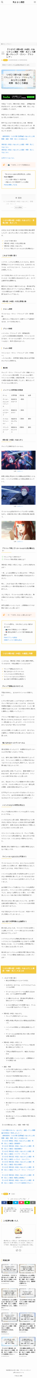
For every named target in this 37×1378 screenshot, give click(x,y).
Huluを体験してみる (10, 185)
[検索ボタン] (2, 2)
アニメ (5, 60)
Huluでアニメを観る (10, 637)
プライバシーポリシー (25, 1370)
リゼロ (13, 1194)
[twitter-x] (20, 1250)
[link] (17, 1250)
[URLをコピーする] (33, 1202)
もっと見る (18, 207)
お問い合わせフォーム (18, 1372)
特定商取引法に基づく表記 (12, 1370)
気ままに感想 (18, 2)
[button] (4, 1202)
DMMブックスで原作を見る (13, 640)
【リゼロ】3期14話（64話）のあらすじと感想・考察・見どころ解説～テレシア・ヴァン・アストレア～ (17, 1169)
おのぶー (18, 1237)
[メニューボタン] (35, 2)
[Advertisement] (18, 23)
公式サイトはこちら (7, 158)
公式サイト (20, 471)
